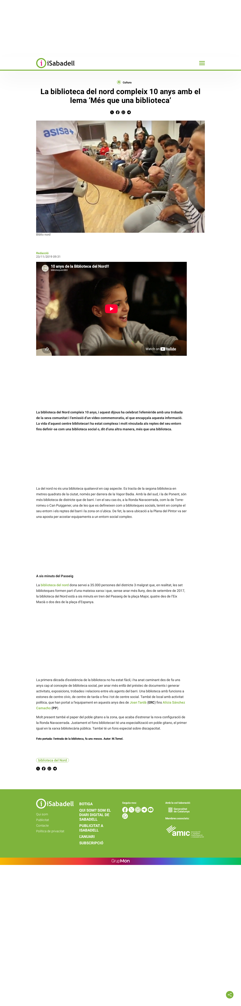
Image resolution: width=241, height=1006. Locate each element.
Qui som (42, 814)
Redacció (42, 253)
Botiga (86, 804)
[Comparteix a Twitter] (112, 113)
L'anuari (87, 836)
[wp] (125, 817)
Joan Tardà (138, 702)
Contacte (42, 825)
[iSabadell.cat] (37, 68)
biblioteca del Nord (52, 760)
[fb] (125, 811)
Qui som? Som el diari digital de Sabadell (95, 815)
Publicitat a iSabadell (91, 827)
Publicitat (42, 820)
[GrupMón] (121, 861)
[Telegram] (144, 811)
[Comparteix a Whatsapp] (123, 113)
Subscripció (91, 843)
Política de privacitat (50, 831)
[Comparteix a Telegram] (129, 113)
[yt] (150, 811)
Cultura (127, 82)
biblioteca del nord (55, 585)
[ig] (138, 811)
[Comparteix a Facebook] (118, 113)
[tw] (132, 811)
